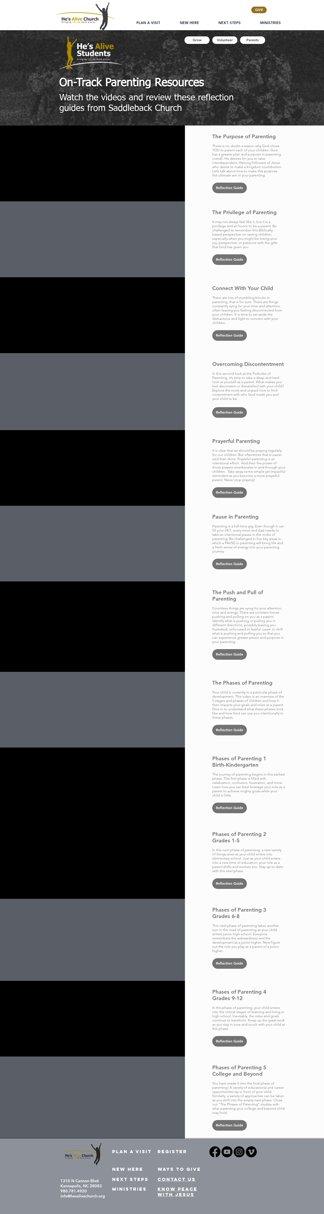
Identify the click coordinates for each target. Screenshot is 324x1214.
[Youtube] (227, 1151)
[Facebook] (214, 1151)
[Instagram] (239, 1151)
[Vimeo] (251, 1151)
